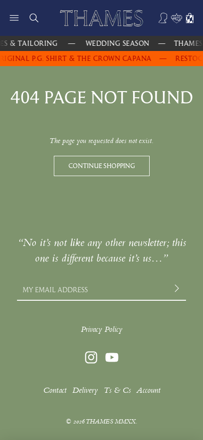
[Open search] (34, 18)
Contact (55, 390)
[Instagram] (91, 357)
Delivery (85, 390)
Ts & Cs (117, 390)
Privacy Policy (101, 329)
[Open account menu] (163, 18)
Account (148, 390)
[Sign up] (177, 289)
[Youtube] (111, 357)
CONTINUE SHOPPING (101, 165)
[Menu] (14, 18)
